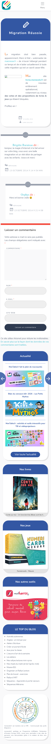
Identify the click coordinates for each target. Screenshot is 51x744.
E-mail (10, 299)
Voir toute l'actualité (25, 454)
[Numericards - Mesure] (25, 549)
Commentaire (13, 248)
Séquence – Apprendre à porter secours (23, 681)
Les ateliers (11, 657)
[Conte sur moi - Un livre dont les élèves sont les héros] (25, 493)
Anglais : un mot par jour (16, 640)
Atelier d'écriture (13, 643)
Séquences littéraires (15, 684)
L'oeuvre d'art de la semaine (18, 653)
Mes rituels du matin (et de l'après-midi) (23, 664)
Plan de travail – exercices (17, 674)
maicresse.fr (10, 61)
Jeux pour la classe (14, 650)
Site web (10, 313)
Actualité (25, 356)
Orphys (25, 194)
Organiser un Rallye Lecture (18, 671)
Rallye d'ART (12, 677)
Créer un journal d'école (16, 647)
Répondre (12, 166)
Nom (9, 285)
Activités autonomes (15, 636)
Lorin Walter (27, 122)
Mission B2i (11, 667)
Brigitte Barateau (23, 145)
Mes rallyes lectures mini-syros (19, 660)
